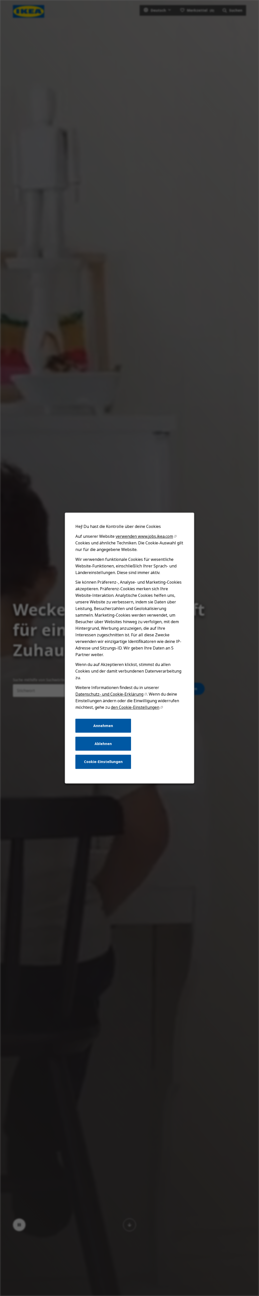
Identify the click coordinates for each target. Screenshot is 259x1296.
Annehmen (103, 725)
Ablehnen (103, 743)
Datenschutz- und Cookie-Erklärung (109, 694)
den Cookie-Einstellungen (135, 707)
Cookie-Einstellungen (103, 761)
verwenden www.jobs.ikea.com (144, 536)
